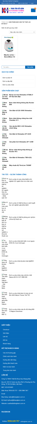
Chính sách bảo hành (10, 356)
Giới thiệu (6, 333)
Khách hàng (7, 344)
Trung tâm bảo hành (9, 370)
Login (32, 3)
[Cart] (33, 10)
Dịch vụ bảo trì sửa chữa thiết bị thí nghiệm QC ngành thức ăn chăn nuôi (21, 180)
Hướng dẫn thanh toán (10, 363)
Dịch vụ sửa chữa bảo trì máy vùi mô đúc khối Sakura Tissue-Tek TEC (21, 294)
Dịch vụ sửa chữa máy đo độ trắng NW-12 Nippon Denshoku (22, 310)
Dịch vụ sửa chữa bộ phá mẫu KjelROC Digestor (21, 262)
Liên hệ (5, 336)
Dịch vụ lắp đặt (7, 81)
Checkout (6, 330)
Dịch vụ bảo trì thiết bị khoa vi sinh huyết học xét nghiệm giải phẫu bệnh (22, 204)
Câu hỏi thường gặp (9, 353)
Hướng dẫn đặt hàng (9, 360)
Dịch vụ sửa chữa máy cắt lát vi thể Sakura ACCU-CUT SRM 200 (20, 276)
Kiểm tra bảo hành (23, 3)
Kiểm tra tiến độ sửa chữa (8, 3)
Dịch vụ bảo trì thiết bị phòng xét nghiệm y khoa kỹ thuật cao (22, 218)
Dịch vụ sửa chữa (8, 85)
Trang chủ (4, 22)
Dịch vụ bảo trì (7, 78)
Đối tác (5, 340)
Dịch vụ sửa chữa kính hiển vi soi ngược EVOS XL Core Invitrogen (22, 242)
